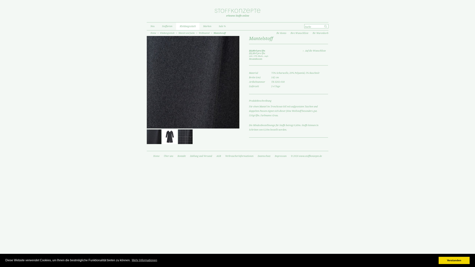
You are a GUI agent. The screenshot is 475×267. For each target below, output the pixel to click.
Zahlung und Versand (201, 156)
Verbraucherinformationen (239, 156)
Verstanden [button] (454, 260)
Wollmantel (204, 33)
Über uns (168, 156)
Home (153, 33)
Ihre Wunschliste (299, 33)
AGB (218, 156)
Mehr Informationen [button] (144, 260)
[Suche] (326, 26)
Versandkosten (255, 59)
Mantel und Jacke (186, 33)
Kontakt (182, 156)
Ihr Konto (281, 33)
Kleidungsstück (167, 33)
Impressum (281, 156)
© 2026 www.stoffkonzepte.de (306, 156)
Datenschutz (264, 156)
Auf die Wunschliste (315, 51)
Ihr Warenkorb (320, 33)
